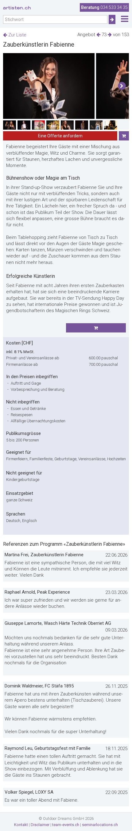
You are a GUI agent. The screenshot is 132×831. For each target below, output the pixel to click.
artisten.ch (17, 7)
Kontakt (21, 824)
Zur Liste (16, 35)
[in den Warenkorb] (124, 135)
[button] (122, 86)
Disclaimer (40, 824)
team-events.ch (65, 824)
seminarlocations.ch (100, 824)
